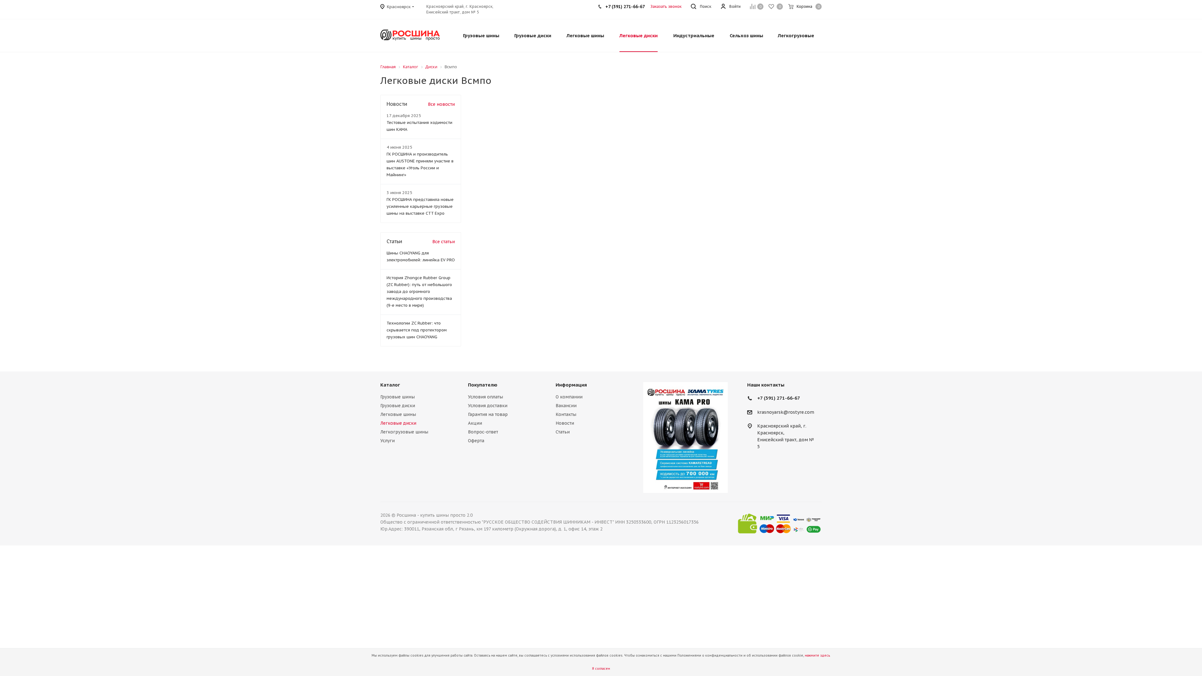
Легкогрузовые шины (404, 432)
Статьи (563, 432)
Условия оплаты (485, 397)
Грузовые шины (397, 397)
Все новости (441, 104)
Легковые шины (398, 414)
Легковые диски (398, 423)
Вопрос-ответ (483, 432)
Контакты (566, 414)
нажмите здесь (817, 655)
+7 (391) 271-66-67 (778, 398)
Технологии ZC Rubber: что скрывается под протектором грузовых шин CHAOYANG (417, 330)
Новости (565, 423)
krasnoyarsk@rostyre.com (785, 412)
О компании (569, 397)
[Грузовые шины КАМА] (685, 437)
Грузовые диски (397, 405)
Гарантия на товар (488, 414)
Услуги (387, 440)
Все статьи (443, 241)
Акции (475, 423)
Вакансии (566, 405)
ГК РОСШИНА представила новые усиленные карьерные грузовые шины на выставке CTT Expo (420, 206)
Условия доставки (487, 405)
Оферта (476, 440)
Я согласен (601, 669)
